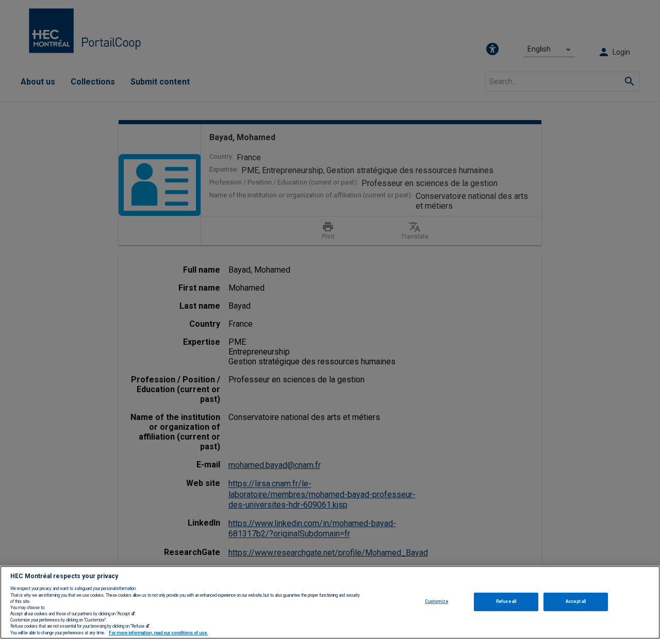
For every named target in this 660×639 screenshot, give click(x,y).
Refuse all (506, 601)
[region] (330, 602)
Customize (436, 601)
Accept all (576, 601)
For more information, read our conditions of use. (158, 632)
